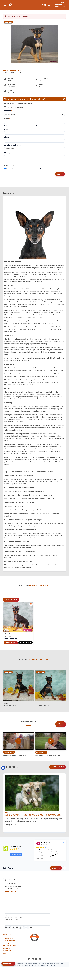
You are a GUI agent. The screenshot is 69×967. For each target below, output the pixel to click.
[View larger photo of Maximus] (31, 604)
